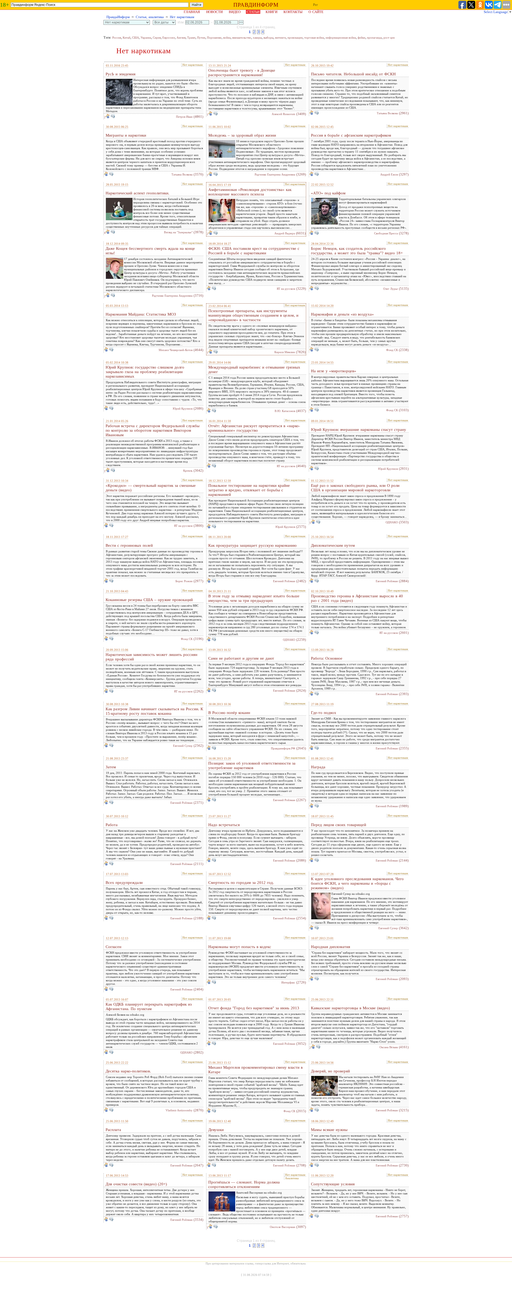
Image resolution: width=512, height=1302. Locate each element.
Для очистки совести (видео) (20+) (136, 1184)
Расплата (113, 1130)
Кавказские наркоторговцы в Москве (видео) (350, 1008)
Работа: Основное (326, 658)
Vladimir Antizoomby (179, 1110)
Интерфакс (288, 982)
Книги (271, 12)
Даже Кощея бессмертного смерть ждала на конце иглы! (150, 250)
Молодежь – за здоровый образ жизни (242, 135)
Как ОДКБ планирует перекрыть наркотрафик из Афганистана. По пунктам (149, 1006)
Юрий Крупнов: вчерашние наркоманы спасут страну (358, 429)
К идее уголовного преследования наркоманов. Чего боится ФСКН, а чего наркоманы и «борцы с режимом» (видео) (357, 883)
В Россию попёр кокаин (229, 713)
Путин (201, 37)
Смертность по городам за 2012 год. (241, 882)
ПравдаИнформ (118, 17)
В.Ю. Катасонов (285, 411)
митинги (280, 37)
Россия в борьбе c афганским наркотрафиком (351, 135)
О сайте (316, 12)
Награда (318, 767)
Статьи (253, 12)
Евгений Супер (183, 745)
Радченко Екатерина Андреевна (275, 174)
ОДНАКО (392, 522)
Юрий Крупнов (183, 408)
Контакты (292, 12)
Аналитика (292, 1178)
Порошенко (214, 37)
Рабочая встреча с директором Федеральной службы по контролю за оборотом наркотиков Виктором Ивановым (152, 430)
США (135, 37)
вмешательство (241, 37)
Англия (181, 37)
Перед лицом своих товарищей (338, 825)
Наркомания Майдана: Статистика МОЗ (141, 314)
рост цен (389, 37)
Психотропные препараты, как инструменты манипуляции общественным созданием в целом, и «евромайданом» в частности (253, 315)
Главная (192, 12)
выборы (268, 37)
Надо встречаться (224, 825)
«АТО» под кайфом (328, 193)
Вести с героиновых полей (129, 545)
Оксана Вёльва (388, 1047)
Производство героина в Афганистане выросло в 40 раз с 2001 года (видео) (357, 598)
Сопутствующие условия (333, 1184)
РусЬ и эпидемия (120, 74)
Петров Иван (184, 116)
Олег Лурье (390, 288)
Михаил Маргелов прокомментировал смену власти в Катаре (255, 1069)
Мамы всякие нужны (329, 1130)
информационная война (341, 37)
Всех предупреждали (124, 882)
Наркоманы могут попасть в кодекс (239, 947)
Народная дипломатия (330, 947)
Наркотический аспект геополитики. (137, 193)
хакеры (257, 37)
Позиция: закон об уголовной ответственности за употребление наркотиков (251, 765)
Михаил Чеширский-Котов (176, 350)
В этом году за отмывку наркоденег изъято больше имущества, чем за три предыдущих (253, 598)
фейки (361, 37)
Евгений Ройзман (284, 581)
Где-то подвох (323, 713)
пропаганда (374, 37)
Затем (111, 767)
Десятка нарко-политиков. (128, 1071)
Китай (126, 37)
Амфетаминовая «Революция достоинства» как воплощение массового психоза (249, 191)
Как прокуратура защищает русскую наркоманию (252, 545)
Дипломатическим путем (333, 545)
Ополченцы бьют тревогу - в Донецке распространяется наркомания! (241, 72)
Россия (116, 37)
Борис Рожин (184, 581)
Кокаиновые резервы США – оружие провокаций (149, 600)
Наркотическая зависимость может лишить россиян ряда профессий (151, 656)
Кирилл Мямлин (284, 352)
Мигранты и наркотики (126, 135)
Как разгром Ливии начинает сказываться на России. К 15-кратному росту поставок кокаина (154, 711)
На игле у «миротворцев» (333, 371)
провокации (295, 37)
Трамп (191, 37)
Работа (112, 825)
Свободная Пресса (386, 233)
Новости (214, 12)
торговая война (314, 37)
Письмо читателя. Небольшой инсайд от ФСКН (353, 74)
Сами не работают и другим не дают (241, 658)
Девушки (216, 1130)
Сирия (157, 37)
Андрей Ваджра (284, 233)
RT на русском (286, 288)
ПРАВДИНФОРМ (256, 5)
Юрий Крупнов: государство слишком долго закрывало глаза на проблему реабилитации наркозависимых (145, 371)
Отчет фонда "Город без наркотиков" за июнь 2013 (253, 1008)
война (227, 37)
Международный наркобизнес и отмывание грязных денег (254, 369)
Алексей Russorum (283, 114)
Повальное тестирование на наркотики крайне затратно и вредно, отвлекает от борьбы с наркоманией (249, 490)
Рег (315, 5)
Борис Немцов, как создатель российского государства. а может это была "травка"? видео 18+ (357, 250)
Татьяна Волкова (387, 113)
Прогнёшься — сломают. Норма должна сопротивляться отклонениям (244, 1184)
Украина (146, 37)
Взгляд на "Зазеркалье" (178, 232)
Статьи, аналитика (150, 17)
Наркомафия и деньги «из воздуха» (342, 314)
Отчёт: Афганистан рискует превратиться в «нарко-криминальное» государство (254, 428)
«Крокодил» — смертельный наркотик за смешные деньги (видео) (151, 487)
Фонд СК (392, 350)
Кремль (188, 470)
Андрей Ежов (389, 174)
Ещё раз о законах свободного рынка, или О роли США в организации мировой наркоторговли (355, 487)
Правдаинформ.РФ (283, 748)
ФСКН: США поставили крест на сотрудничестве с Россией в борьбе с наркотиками (253, 250)
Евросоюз (168, 37)
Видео (235, 12)
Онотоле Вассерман (282, 1226)
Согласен (113, 947)
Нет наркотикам (182, 17)
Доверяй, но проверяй (330, 1071)
